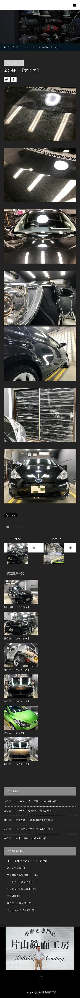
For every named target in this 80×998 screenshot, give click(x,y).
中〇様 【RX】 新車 (16, 838)
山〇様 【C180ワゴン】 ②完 (21, 801)
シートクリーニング (17, 881)
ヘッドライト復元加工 (19, 889)
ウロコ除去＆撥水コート (20, 874)
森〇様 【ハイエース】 (17, 764)
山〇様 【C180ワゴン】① (19, 810)
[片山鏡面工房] (40, 967)
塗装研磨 (12, 896)
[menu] (74, 5)
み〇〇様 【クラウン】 (17, 607)
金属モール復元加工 (17, 903)
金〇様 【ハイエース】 (17, 701)
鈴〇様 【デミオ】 (14, 732)
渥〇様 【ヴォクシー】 (17, 638)
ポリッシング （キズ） (19, 910)
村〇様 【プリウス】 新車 (19, 819)
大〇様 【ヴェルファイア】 (19, 829)
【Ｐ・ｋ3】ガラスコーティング (24, 860)
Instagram (40, 976)
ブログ (15, 47)
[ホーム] (5, 44)
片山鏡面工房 (49, 992)
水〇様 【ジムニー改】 (17, 670)
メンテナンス (14, 62)
